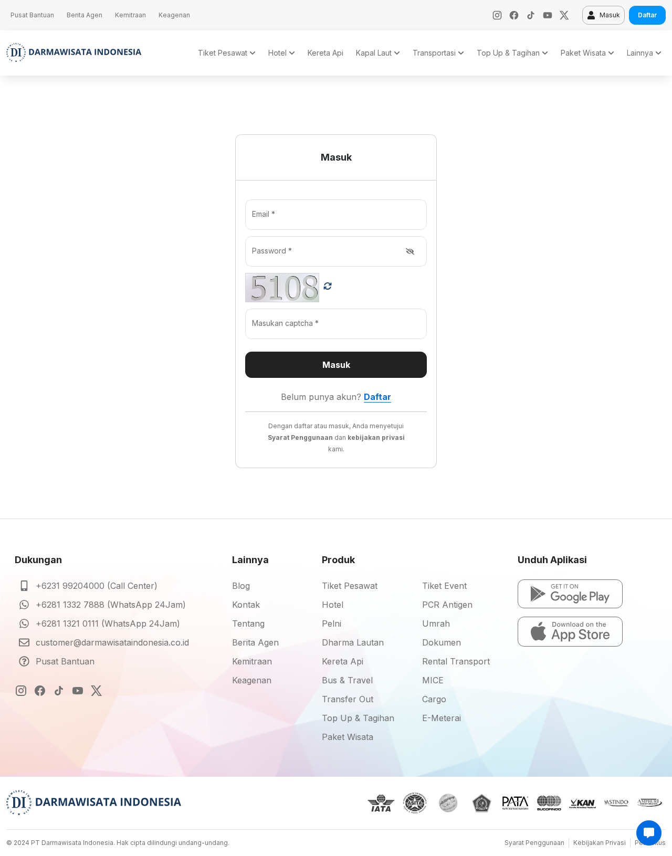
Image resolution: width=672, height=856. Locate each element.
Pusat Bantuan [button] (32, 15)
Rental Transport (456, 661)
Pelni (331, 623)
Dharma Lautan (353, 642)
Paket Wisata (347, 737)
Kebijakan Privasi (599, 843)
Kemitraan (252, 661)
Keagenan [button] (174, 15)
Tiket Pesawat (349, 585)
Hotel (332, 604)
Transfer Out (347, 699)
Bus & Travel (347, 680)
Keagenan (251, 680)
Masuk (610, 15)
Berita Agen (255, 642)
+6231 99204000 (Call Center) (97, 585)
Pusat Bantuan (65, 661)
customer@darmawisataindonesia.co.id (112, 642)
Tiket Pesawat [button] (222, 52)
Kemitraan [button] (130, 15)
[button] (570, 593)
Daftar (647, 15)
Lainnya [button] (640, 52)
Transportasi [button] (434, 52)
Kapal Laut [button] (374, 52)
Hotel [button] (277, 52)
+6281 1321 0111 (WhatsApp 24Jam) (108, 623)
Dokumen (441, 642)
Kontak (246, 604)
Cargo (434, 699)
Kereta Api (342, 661)
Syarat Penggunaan (534, 843)
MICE (433, 680)
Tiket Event (444, 585)
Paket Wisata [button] (583, 52)
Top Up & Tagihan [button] (508, 52)
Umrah (436, 623)
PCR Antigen (447, 604)
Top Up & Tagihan (358, 718)
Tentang (248, 623)
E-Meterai (441, 718)
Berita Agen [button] (84, 15)
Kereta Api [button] (325, 52)
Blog (241, 585)
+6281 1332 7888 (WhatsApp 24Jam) (111, 604)
